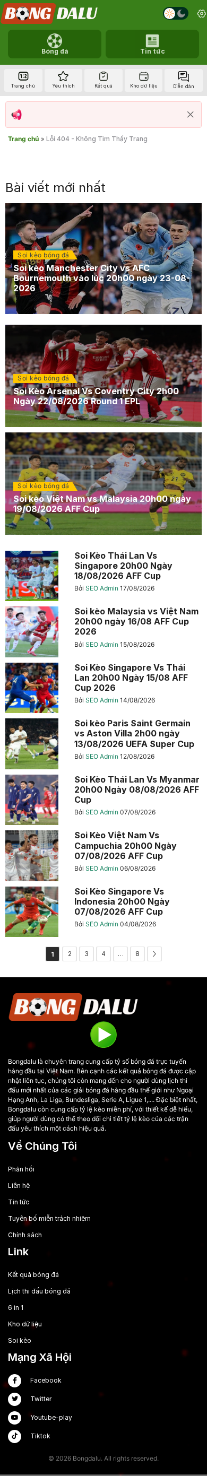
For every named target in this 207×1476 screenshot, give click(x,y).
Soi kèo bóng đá (44, 255)
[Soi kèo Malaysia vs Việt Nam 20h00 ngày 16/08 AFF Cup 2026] (103, 631)
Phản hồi (21, 1169)
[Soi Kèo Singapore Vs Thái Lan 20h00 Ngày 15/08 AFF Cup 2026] (103, 688)
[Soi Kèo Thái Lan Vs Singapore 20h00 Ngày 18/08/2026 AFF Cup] (103, 576)
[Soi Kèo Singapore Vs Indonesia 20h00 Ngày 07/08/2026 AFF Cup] (103, 912)
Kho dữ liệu (25, 1324)
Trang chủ (23, 139)
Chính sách (25, 1235)
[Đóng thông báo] (190, 114)
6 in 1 (15, 1308)
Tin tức (18, 1202)
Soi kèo (19, 1340)
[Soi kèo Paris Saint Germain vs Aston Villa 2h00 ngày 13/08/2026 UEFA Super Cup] (103, 743)
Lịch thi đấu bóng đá (39, 1291)
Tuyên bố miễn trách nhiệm (49, 1218)
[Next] (154, 954)
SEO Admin (102, 588)
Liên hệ (19, 1186)
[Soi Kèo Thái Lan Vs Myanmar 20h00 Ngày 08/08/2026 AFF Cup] (103, 800)
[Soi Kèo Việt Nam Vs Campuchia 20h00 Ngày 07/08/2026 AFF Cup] (103, 855)
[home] (50, 13)
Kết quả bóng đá (33, 1275)
